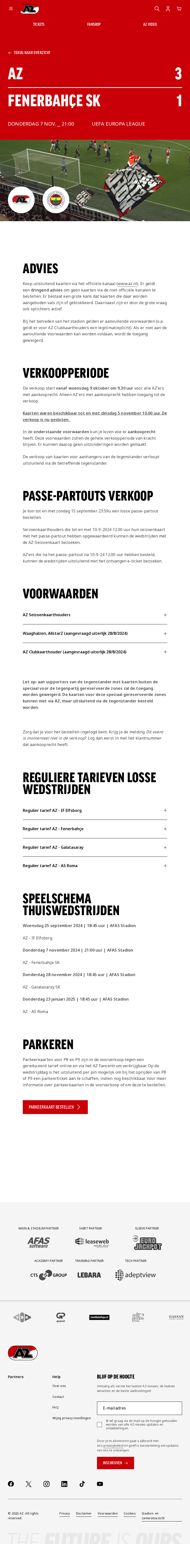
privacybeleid (113, 1445)
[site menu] (11, 9)
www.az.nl (127, 283)
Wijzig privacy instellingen (71, 1418)
